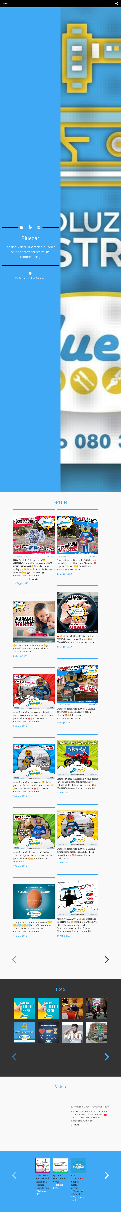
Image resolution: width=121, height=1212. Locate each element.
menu (6, 3)
